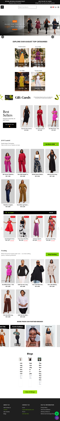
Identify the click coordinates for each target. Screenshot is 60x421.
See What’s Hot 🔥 (9, 125)
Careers (5, 409)
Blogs (5, 413)
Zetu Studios (7, 411)
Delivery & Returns (45, 411)
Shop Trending (52, 254)
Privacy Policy (44, 407)
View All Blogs (30, 392)
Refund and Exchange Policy (48, 413)
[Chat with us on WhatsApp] (57, 414)
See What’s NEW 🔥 (51, 144)
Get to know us (7, 407)
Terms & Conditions (45, 409)
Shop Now (21, 64)
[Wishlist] (53, 7)
